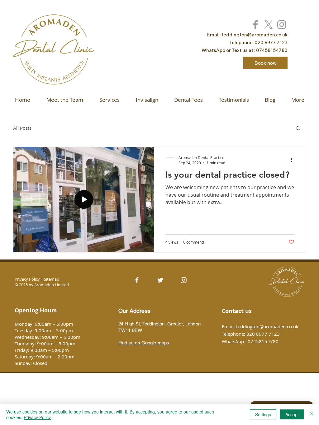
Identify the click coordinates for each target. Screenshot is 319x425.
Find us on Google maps (143, 342)
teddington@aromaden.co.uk (254, 35)
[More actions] (293, 160)
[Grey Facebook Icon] (255, 24)
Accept (292, 414)
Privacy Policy (37, 417)
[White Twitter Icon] (160, 280)
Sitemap (51, 279)
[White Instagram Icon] (184, 280)
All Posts (22, 128)
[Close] (311, 414)
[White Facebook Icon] (137, 280)
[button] (298, 128)
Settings (263, 414)
